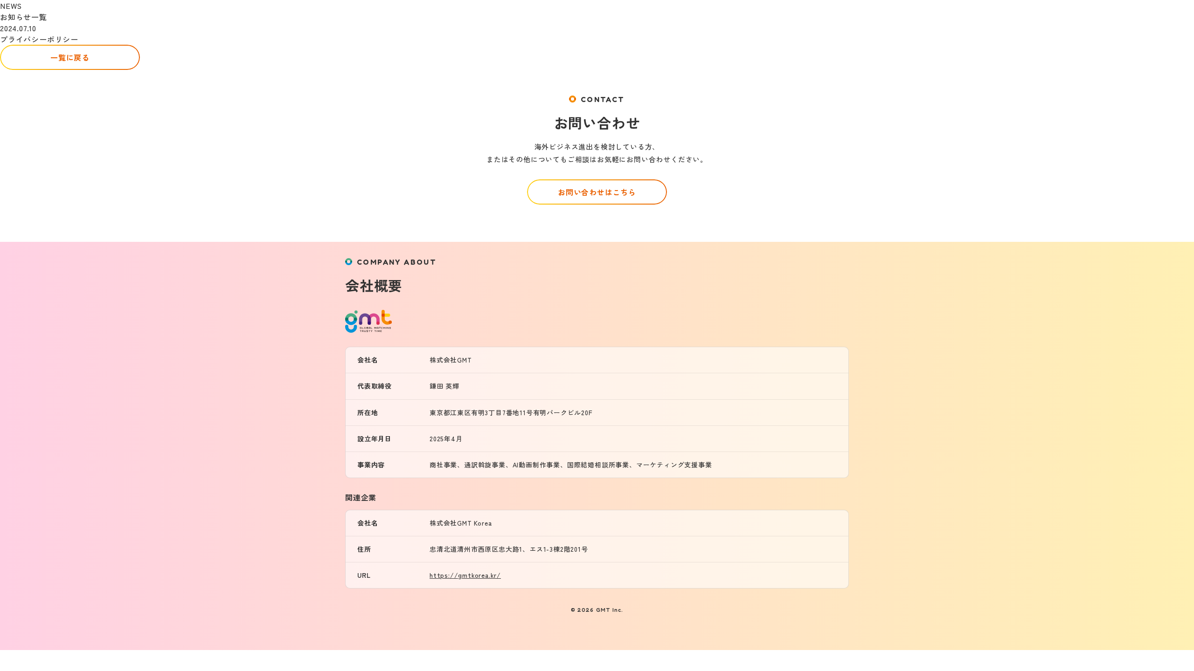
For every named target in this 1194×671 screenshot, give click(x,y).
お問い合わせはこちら (597, 192)
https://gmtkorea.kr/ (465, 575)
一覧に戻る (70, 57)
